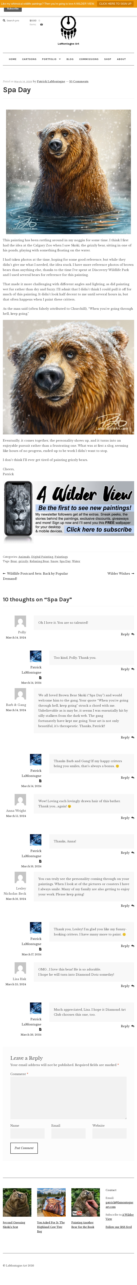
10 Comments (78, 81)
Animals (24, 556)
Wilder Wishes (118, 574)
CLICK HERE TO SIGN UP (115, 3)
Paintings (61, 556)
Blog (70, 59)
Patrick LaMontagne (51, 81)
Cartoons (29, 59)
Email (55, 1125)
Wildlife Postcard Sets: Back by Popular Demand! (35, 576)
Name (14, 1125)
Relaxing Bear (39, 561)
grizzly (23, 561)
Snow (54, 561)
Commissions (89, 59)
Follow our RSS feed (119, 1227)
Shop (107, 59)
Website (98, 1125)
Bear (14, 561)
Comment (19, 1074)
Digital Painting (42, 556)
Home (13, 59)
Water (76, 561)
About (121, 59)
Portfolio (49, 59)
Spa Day (65, 561)
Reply (125, 634)
